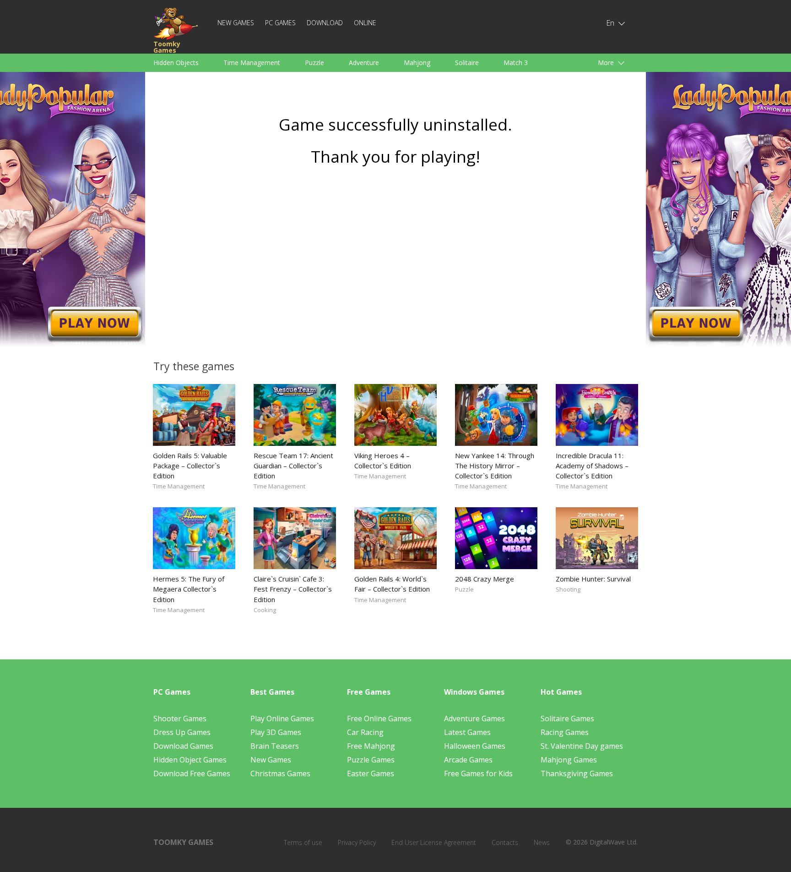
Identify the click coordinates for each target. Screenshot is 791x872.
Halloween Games (474, 746)
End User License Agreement (433, 842)
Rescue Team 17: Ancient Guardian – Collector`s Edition (293, 465)
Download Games (183, 746)
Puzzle (314, 62)
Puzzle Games (371, 760)
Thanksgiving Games (577, 773)
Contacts (505, 842)
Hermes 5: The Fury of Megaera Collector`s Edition (188, 588)
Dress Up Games (182, 732)
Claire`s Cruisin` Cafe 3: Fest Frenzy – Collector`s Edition (293, 588)
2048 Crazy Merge (484, 578)
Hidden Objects (176, 62)
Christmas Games (280, 773)
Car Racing (365, 732)
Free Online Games (379, 718)
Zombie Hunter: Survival (593, 578)
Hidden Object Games (190, 760)
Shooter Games (179, 718)
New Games (235, 22)
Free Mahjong (371, 746)
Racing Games (565, 732)
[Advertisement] (395, 260)
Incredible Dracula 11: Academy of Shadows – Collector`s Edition (592, 465)
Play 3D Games (275, 732)
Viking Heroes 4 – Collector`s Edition (382, 460)
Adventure (364, 62)
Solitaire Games (567, 718)
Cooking (265, 610)
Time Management (251, 62)
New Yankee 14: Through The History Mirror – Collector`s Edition (494, 465)
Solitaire (467, 62)
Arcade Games (468, 760)
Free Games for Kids (478, 773)
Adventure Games (474, 718)
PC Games (280, 22)
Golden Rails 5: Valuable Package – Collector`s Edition (190, 465)
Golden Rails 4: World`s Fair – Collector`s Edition (392, 583)
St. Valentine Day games (582, 746)
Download (325, 22)
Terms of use (303, 842)
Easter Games (370, 773)
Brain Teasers (274, 746)
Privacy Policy (357, 842)
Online (365, 22)
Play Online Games (282, 718)
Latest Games (467, 732)
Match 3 (516, 62)
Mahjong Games (569, 760)
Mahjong (417, 62)
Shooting (568, 589)
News (542, 842)
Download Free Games (191, 773)
